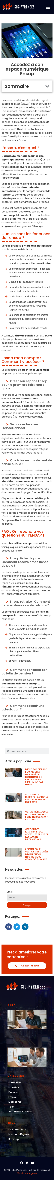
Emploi (12, 1097)
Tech (11, 1106)
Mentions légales (18, 1134)
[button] (47, 7)
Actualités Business (20, 1111)
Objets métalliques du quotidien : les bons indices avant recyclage (36, 815)
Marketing (14, 1102)
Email (10, 892)
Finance (13, 1092)
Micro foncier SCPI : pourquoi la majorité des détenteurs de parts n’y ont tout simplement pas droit (37, 777)
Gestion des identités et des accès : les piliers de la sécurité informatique (36, 834)
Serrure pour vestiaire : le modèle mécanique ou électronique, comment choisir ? (36, 854)
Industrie (13, 1087)
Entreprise (14, 1082)
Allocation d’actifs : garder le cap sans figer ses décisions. (36, 798)
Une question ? (17, 1129)
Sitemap (13, 1139)
